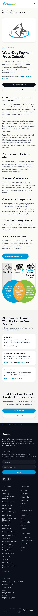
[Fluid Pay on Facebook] (9, 479)
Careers (23, 528)
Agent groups (25, 494)
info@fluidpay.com (8, 593)
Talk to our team (17, 84)
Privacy (23, 547)
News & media (25, 522)
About (22, 519)
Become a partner (19, 90)
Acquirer (23, 503)
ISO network (24, 490)
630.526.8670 (6, 588)
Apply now (17, 410)
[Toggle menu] (34, 4)
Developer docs (26, 537)
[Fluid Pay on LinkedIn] (4, 479)
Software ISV (25, 497)
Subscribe (19, 472)
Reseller (23, 507)
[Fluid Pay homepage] (9, 4)
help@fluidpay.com (8, 598)
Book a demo (19, 416)
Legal (22, 550)
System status (25, 544)
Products (11, 11)
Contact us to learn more (14, 256)
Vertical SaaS (25, 500)
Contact (23, 525)
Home (4, 11)
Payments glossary (27, 540)
